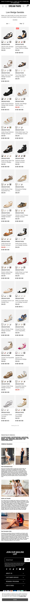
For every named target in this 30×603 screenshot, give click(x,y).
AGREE (15, 599)
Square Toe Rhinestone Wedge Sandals (20, 358)
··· (10, 42)
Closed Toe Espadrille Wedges (7, 358)
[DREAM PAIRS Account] (23, 6)
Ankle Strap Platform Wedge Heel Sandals (7, 104)
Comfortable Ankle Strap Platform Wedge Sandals (21, 47)
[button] (2, 6)
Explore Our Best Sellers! (19, 2)
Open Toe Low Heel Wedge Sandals (7, 75)
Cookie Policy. (22, 596)
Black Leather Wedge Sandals (15, 439)
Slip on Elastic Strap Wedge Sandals (7, 329)
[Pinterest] (17, 569)
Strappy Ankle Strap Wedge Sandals (7, 386)
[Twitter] (23, 569)
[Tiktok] (13, 569)
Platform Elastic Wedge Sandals (20, 161)
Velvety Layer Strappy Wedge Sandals (21, 215)
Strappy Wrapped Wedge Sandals (6, 215)
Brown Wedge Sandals (21, 438)
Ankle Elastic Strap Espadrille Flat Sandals (6, 189)
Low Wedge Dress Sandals (6, 415)
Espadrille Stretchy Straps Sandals (20, 386)
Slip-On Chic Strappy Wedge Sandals (7, 47)
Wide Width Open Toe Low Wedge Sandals (21, 132)
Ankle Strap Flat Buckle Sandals (6, 244)
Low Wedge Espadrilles (18, 415)
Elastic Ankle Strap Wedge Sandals (6, 272)
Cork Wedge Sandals (6, 437)
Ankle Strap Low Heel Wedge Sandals (21, 272)
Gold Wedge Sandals (16, 437)
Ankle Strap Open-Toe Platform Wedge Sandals (7, 161)
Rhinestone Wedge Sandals (20, 189)
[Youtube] (20, 569)
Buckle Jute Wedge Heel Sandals (20, 104)
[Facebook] (7, 569)
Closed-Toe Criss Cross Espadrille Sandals (20, 329)
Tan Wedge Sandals (10, 438)
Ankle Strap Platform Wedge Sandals (7, 132)
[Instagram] (10, 569)
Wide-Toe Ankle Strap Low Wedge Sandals (21, 301)
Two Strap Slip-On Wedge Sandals (20, 75)
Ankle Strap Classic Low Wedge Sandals (21, 244)
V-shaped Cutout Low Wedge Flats (7, 301)
